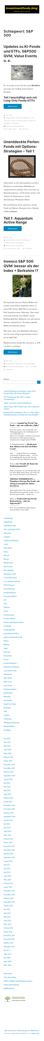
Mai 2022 (7, 917)
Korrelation (8, 655)
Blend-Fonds (8, 562)
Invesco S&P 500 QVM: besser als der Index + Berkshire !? (21, 266)
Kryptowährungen (10, 663)
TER (5, 711)
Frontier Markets (9, 618)
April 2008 (7, 961)
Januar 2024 (8, 842)
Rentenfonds (8, 693)
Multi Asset (8, 681)
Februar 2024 (8, 839)
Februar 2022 (8, 928)
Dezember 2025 (9, 764)
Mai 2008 (7, 957)
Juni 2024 (7, 827)
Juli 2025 (7, 783)
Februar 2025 (8, 798)
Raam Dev (35, 1033)
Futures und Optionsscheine (13, 622)
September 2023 (9, 857)
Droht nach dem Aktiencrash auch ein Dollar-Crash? (24, 446)
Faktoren (7, 121)
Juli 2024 (7, 824)
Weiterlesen (13, 107)
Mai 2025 (7, 790)
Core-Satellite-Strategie (12, 581)
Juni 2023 (7, 868)
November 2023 (9, 850)
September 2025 (9, 775)
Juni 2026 (7, 742)
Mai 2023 (7, 872)
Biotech (6, 555)
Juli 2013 (7, 950)
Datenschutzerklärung (11, 984)
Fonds (13, 121)
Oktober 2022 (9, 898)
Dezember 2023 (9, 846)
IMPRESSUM (9, 988)
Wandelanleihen (9, 726)
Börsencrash (8, 566)
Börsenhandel (8, 570)
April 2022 (7, 920)
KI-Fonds (7, 652)
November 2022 (9, 894)
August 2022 (8, 905)
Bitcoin (6, 559)
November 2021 (9, 939)
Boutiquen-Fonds (10, 574)
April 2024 (7, 831)
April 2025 (7, 794)
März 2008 (7, 965)
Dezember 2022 (9, 890)
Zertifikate (7, 730)
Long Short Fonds (10, 670)
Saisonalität (8, 700)
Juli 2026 (7, 738)
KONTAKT (8, 973)
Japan (6, 648)
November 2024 (9, 809)
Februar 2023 (8, 883)
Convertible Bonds (10, 577)
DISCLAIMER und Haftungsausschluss (18, 981)
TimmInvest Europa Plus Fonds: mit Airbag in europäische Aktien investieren (25, 483)
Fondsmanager (21, 121)
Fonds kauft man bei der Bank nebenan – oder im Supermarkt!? (23, 501)
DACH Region (9, 585)
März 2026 (7, 753)
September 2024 (9, 816)
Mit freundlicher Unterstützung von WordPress (22, 1030)
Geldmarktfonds (9, 629)
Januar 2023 (8, 887)
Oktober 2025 (9, 772)
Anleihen (7, 537)
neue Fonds (8, 685)
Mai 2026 (7, 746)
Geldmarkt (7, 626)
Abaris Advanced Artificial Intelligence (18, 403)
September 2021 (9, 946)
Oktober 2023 (9, 853)
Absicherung (10, 240)
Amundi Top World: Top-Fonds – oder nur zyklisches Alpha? (24, 424)
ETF (32, 118)
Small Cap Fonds (10, 704)
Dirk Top (9, 115)
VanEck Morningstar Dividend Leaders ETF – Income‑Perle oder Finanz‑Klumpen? (20, 392)
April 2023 (7, 876)
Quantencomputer (10, 689)
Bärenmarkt (8, 548)
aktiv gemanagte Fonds (12, 529)
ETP (5, 603)
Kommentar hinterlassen (15, 126)
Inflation (7, 644)
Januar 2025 (8, 801)
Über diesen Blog (10, 977)
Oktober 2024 (9, 813)
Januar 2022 (8, 931)
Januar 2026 (8, 760)
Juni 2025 (7, 786)
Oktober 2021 (9, 943)
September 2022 (9, 902)
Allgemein (19, 364)
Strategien (20, 243)
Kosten (6, 659)
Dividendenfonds (10, 592)
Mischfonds (8, 674)
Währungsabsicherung (11, 722)
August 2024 (8, 820)
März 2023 (7, 879)
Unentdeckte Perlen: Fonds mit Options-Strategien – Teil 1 (22, 146)
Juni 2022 (7, 913)
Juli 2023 (7, 865)
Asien (6, 544)
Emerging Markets (10, 596)
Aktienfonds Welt (10, 525)
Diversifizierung (9, 588)
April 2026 (7, 749)
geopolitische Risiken (11, 633)
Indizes (6, 641)
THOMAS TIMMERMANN (21, 478)
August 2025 (8, 779)
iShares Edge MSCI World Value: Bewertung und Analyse (21, 407)
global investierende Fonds (13, 637)
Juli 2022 (7, 909)
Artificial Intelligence (23, 118)
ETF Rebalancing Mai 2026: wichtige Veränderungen (17, 398)
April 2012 (7, 954)
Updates (15, 123)
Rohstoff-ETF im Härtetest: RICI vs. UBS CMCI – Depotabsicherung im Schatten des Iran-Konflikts (22, 413)
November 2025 (9, 768)
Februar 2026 (8, 757)
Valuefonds (8, 719)
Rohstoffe (7, 696)
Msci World (8, 678)
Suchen (6, 379)
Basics (6, 551)
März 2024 (7, 835)
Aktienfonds (10, 118)
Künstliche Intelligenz (11, 667)
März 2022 (7, 924)
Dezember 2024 (9, 805)
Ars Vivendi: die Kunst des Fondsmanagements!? (24, 464)
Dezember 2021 (9, 935)
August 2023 (8, 861)
